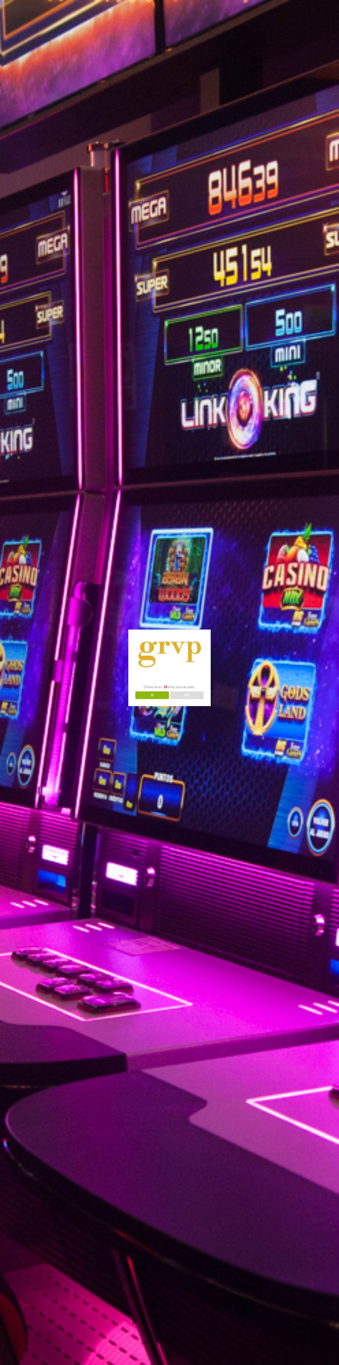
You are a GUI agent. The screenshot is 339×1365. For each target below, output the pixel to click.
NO (186, 695)
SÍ (152, 695)
